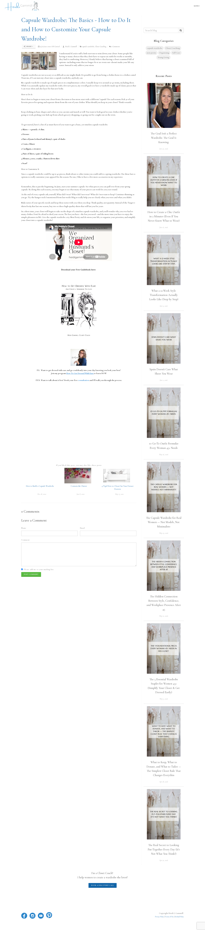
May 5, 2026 (164, 699)
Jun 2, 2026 (164, 380)
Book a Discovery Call (102, 885)
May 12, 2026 (163, 616)
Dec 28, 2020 (41, 494)
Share (29, 46)
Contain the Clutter (79, 486)
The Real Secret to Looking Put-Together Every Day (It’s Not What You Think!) (164, 849)
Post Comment (31, 574)
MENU (197, 6)
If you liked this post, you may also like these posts (79, 465)
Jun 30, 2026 (163, 149)
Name (23, 528)
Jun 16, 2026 (163, 227)
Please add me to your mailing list (39, 569)
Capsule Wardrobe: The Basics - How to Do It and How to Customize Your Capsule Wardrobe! (76, 29)
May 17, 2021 (119, 494)
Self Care (176, 52)
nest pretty (151, 52)
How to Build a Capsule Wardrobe (40, 486)
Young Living (163, 57)
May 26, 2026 (163, 454)
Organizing (164, 52)
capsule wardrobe (88, 46)
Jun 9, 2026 (164, 306)
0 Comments (115, 46)
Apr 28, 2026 (163, 782)
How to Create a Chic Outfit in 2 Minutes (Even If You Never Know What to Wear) (163, 216)
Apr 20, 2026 (163, 860)
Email (82, 528)
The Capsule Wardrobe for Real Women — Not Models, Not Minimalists (163, 522)
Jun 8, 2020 (80, 494)
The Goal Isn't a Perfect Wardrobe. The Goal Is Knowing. (164, 138)
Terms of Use (169, 917)
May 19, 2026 (163, 533)
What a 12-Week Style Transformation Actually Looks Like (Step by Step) (163, 295)
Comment (25, 540)
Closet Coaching (100, 46)
